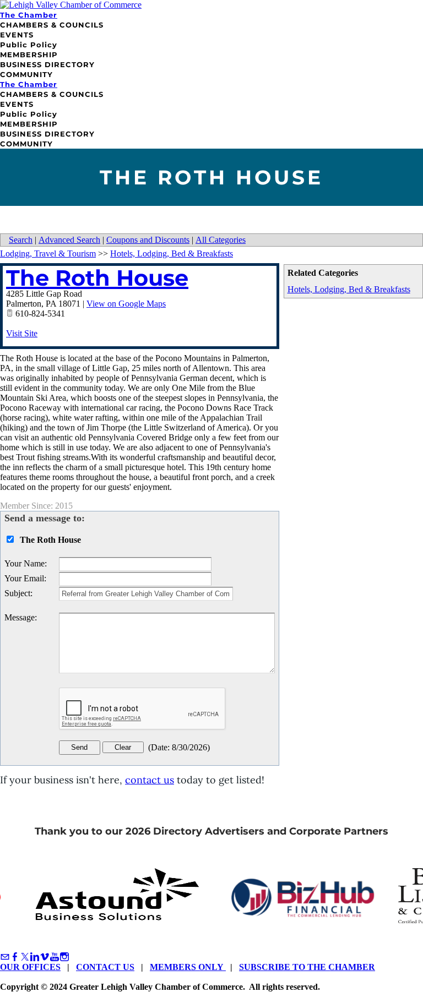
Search (20, 239)
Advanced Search (69, 239)
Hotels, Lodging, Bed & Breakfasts (349, 289)
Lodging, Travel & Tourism (48, 253)
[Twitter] (24, 957)
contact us (149, 779)
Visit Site (21, 333)
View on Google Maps (126, 303)
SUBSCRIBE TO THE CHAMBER (307, 967)
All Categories (221, 239)
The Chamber (28, 14)
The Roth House (97, 277)
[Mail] (5, 957)
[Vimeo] (44, 957)
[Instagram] (64, 957)
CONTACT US (105, 967)
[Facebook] (14, 957)
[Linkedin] (34, 957)
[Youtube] (54, 957)
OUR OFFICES (30, 967)
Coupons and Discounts (147, 239)
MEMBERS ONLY (188, 967)
